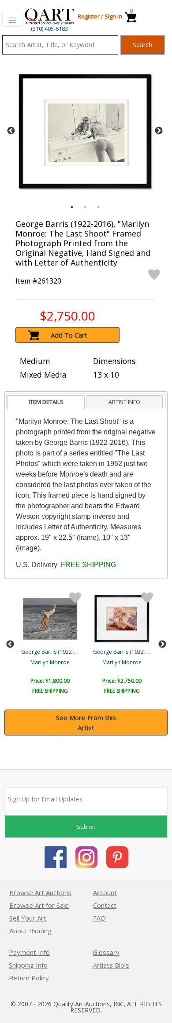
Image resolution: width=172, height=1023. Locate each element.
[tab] (46, 402)
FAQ (99, 918)
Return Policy (29, 977)
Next (158, 131)
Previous (11, 131)
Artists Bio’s (111, 965)
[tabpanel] (84, 131)
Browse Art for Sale (39, 905)
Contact (104, 905)
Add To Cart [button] (69, 335)
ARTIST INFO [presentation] (124, 402)
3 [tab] (98, 207)
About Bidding (30, 930)
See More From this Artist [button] (86, 722)
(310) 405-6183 (49, 29)
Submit (86, 826)
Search (142, 44)
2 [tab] (85, 207)
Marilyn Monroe (50, 662)
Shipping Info (28, 965)
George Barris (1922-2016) (54, 651)
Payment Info (29, 952)
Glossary (106, 952)
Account (105, 892)
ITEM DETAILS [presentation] (46, 402)
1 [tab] (71, 207)
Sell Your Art (27, 918)
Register (89, 16)
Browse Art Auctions (40, 892)
